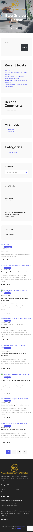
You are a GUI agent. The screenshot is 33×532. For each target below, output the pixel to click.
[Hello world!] (5, 244)
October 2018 (12, 132)
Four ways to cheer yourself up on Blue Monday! (16, 272)
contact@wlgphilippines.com (13, 503)
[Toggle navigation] (31, 5)
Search (7, 42)
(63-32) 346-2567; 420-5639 (14, 500)
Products (3, 492)
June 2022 (11, 130)
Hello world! (8, 70)
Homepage (10, 28)
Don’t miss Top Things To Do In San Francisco (15, 405)
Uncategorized (12, 152)
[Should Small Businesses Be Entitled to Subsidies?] (16, 319)
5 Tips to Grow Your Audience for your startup (15, 380)
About (18, 489)
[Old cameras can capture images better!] (14, 423)
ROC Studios (17, 528)
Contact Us (19, 492)
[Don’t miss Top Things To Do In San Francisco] (15, 399)
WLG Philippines (21, 527)
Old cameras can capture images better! (13, 430)
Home (3, 489)
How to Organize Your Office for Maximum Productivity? (15, 213)
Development (7, 292)
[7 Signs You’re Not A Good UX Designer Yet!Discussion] (16, 346)
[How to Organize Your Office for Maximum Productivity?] (16, 291)
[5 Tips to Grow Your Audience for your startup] (15, 374)
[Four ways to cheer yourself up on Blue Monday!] (16, 265)
